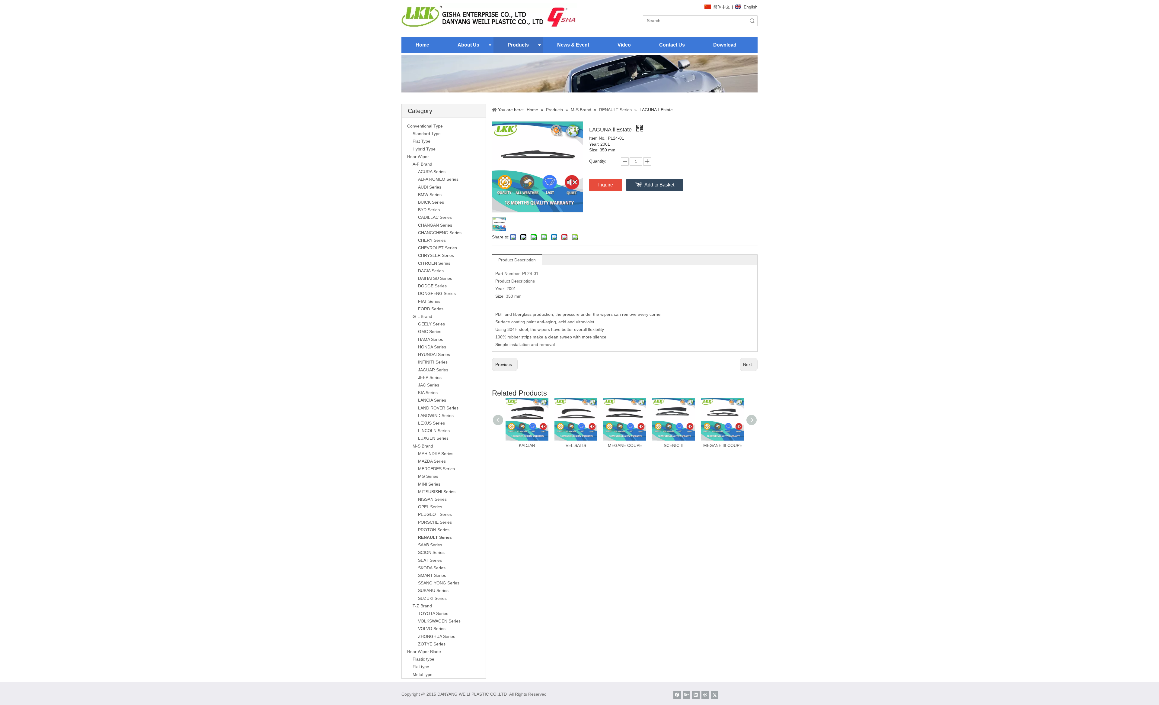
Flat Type (421, 141)
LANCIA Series (432, 400)
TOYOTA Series (433, 613)
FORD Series (430, 308)
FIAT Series (429, 301)
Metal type (423, 674)
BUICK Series (431, 202)
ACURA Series (431, 171)
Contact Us (672, 44)
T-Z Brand (422, 605)
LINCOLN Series (434, 430)
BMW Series (430, 194)
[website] (489, 17)
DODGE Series (432, 285)
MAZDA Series (432, 461)
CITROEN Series (434, 263)
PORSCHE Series (435, 522)
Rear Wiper (418, 156)
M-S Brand (423, 446)
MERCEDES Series (436, 468)
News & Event (573, 44)
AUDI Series (429, 187)
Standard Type (427, 133)
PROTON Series (433, 529)
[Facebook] (677, 695)
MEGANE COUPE (625, 445)
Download (724, 44)
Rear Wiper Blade (424, 651)
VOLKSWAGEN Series (439, 621)
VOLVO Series (431, 628)
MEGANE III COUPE (722, 445)
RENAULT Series (435, 537)
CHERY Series (432, 240)
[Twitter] (714, 695)
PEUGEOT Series (435, 514)
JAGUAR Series (433, 369)
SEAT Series (430, 560)
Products (518, 44)
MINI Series (429, 484)
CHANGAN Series (435, 225)
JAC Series (428, 385)
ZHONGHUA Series (436, 636)
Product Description (517, 259)
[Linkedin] (696, 695)
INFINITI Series (433, 362)
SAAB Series (430, 544)
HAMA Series (430, 339)
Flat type (421, 666)
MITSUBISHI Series (436, 491)
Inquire (605, 184)
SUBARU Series (433, 590)
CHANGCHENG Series (439, 232)
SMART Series (432, 575)
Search (752, 21)
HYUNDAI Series (434, 354)
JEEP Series (430, 377)
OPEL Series (430, 506)
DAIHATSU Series (435, 278)
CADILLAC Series (435, 217)
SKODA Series (431, 567)
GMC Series (429, 331)
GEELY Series (431, 324)
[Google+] (686, 695)
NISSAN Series (432, 499)
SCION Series (431, 552)
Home (422, 44)
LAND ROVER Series (438, 408)
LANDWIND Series (436, 415)
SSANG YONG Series (438, 582)
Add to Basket (659, 184)
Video (624, 44)
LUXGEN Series (433, 438)
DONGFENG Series (437, 293)
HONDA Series (432, 346)
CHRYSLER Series (436, 255)
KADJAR (527, 445)
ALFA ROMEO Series (438, 179)
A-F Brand (422, 164)
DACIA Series (431, 270)
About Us (468, 44)
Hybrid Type (424, 149)
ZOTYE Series (431, 644)
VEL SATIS (576, 445)
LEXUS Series (431, 423)
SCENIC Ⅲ (674, 445)
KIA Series (428, 392)
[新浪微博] (705, 695)
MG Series (428, 476)
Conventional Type (425, 126)
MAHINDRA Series (435, 453)
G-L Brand (422, 316)
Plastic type (423, 659)
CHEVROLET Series (437, 247)
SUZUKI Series (432, 598)
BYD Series (429, 209)
